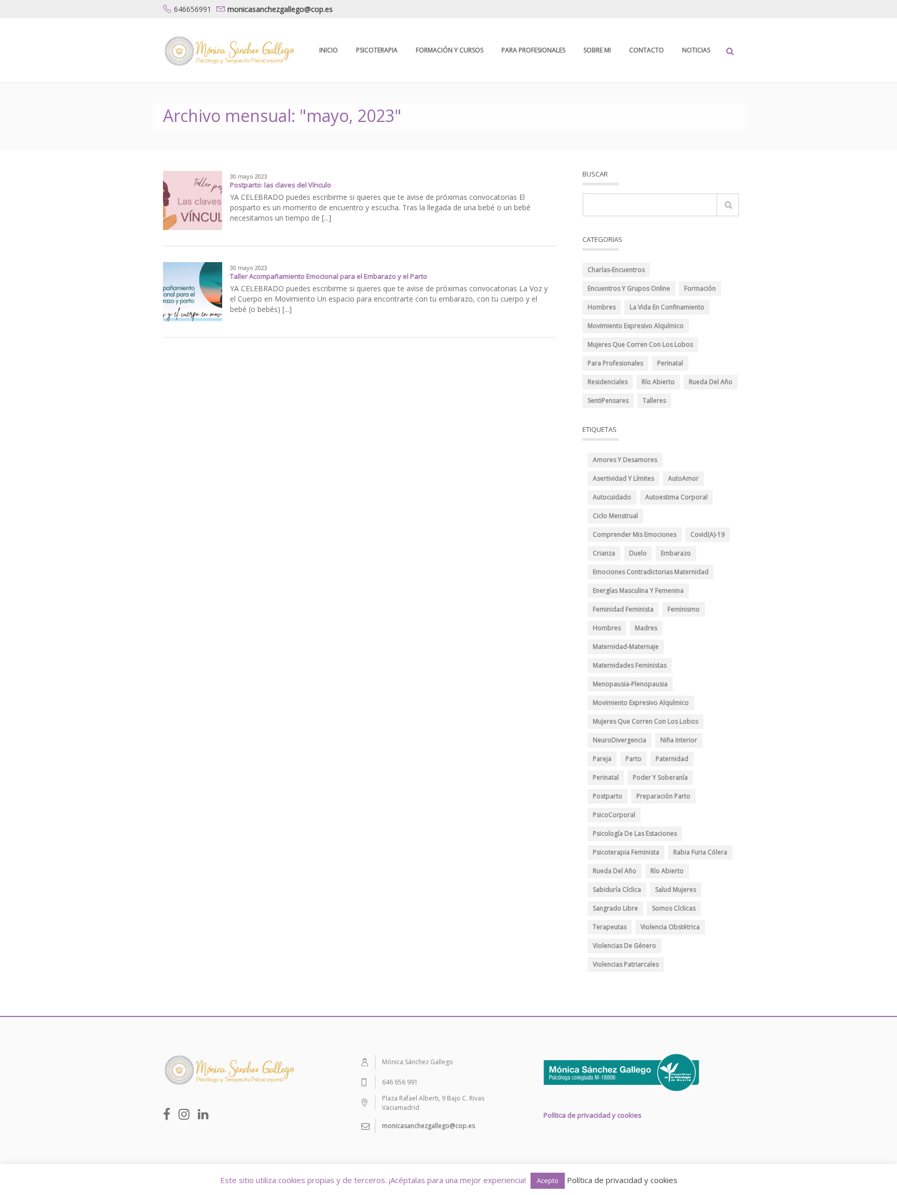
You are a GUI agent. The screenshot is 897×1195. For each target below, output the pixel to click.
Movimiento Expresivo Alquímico (636, 325)
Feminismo (684, 609)
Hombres (602, 307)
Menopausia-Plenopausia (630, 684)
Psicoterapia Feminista (626, 852)
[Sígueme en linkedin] (203, 1114)
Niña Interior (678, 740)
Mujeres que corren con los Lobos (640, 344)
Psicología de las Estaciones (635, 833)
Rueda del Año (710, 381)
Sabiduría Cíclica (617, 889)
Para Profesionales (533, 50)
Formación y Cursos (449, 50)
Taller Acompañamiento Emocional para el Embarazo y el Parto (328, 276)
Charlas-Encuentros (616, 269)
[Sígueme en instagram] (184, 1114)
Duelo (638, 553)
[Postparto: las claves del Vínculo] (192, 200)
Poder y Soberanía (660, 777)
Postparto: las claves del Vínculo (280, 184)
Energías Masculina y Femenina (638, 590)
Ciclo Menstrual (615, 515)
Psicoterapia (377, 50)
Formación (700, 288)
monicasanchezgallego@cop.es (280, 9)
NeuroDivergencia (619, 740)
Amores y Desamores (625, 459)
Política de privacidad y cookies (592, 1115)
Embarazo (676, 553)
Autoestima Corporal (676, 497)
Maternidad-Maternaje (626, 646)
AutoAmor (683, 478)
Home (673, 107)
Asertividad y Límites (623, 478)
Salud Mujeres (675, 889)
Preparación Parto (663, 796)
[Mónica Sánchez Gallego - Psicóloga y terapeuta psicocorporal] (228, 50)
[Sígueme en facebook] (166, 1114)
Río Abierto (658, 381)
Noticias (696, 50)
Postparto (607, 796)
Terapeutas (610, 926)
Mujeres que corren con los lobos (645, 721)
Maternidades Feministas (630, 665)
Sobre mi (597, 50)
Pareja (602, 758)
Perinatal (670, 363)
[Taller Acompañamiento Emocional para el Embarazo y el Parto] (192, 291)
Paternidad (672, 758)
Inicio (328, 50)
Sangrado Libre (615, 908)
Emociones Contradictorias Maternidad (651, 571)
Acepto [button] (548, 1180)
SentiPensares (608, 400)
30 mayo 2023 (248, 176)
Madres (646, 627)
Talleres (654, 400)
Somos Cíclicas (674, 908)
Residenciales (608, 381)
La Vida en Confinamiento (667, 307)
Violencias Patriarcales (626, 964)
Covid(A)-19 (707, 534)
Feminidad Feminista (623, 609)
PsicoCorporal (614, 814)
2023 (698, 107)
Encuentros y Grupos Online (629, 288)
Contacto (646, 50)
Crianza (604, 553)
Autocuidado (612, 497)
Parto (634, 758)
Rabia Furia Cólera (700, 852)
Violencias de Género (624, 945)
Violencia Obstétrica (670, 926)
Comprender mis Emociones (634, 534)
